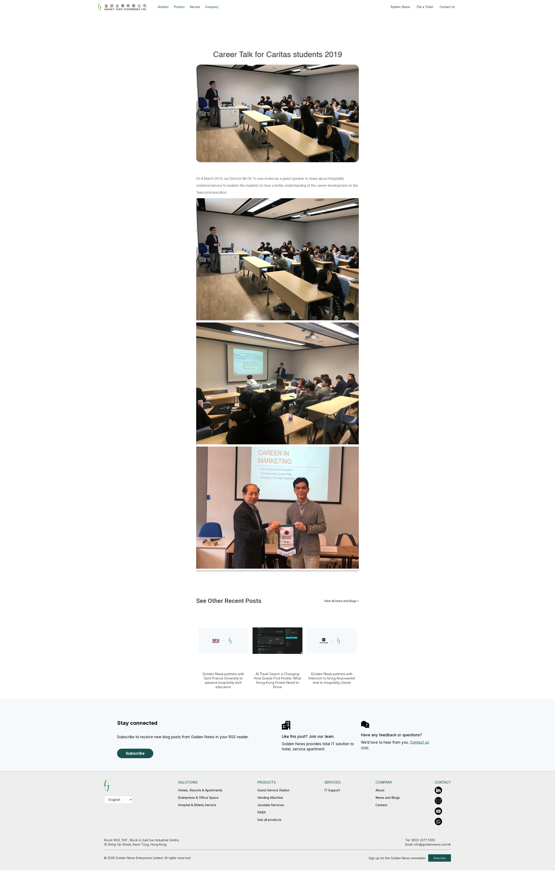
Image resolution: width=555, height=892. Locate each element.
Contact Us (447, 7)
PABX (261, 812)
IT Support (332, 790)
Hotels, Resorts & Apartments (200, 790)
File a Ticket (425, 7)
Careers (381, 805)
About (379, 790)
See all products (269, 820)
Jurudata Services (270, 805)
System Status (400, 7)
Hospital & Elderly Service (197, 805)
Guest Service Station (273, 790)
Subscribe (135, 753)
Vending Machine (270, 797)
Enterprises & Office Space (198, 797)
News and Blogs (387, 797)
